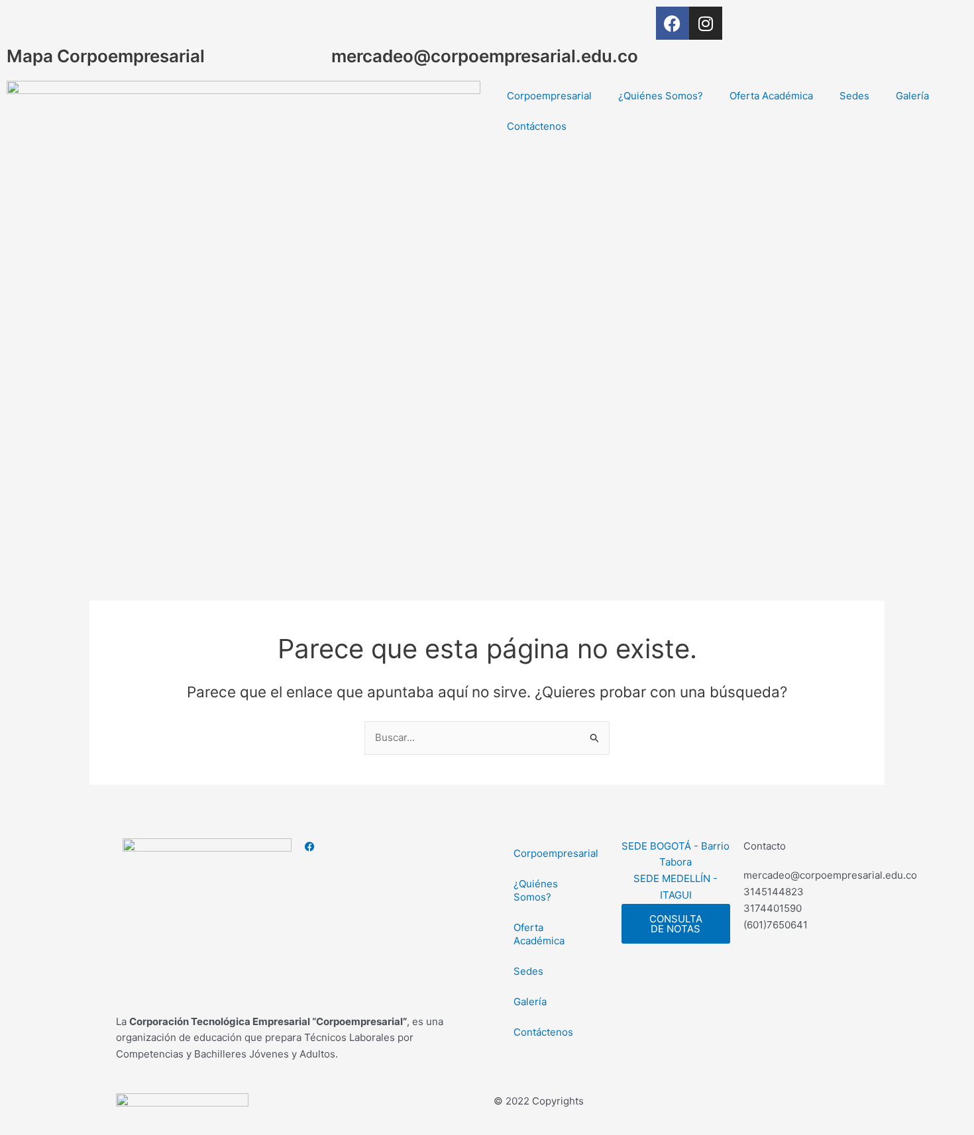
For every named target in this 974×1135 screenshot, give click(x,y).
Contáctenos (537, 126)
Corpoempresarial (549, 95)
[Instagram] (389, 862)
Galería (912, 95)
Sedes (854, 95)
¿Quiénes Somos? (660, 95)
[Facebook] (389, 846)
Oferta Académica (771, 95)
